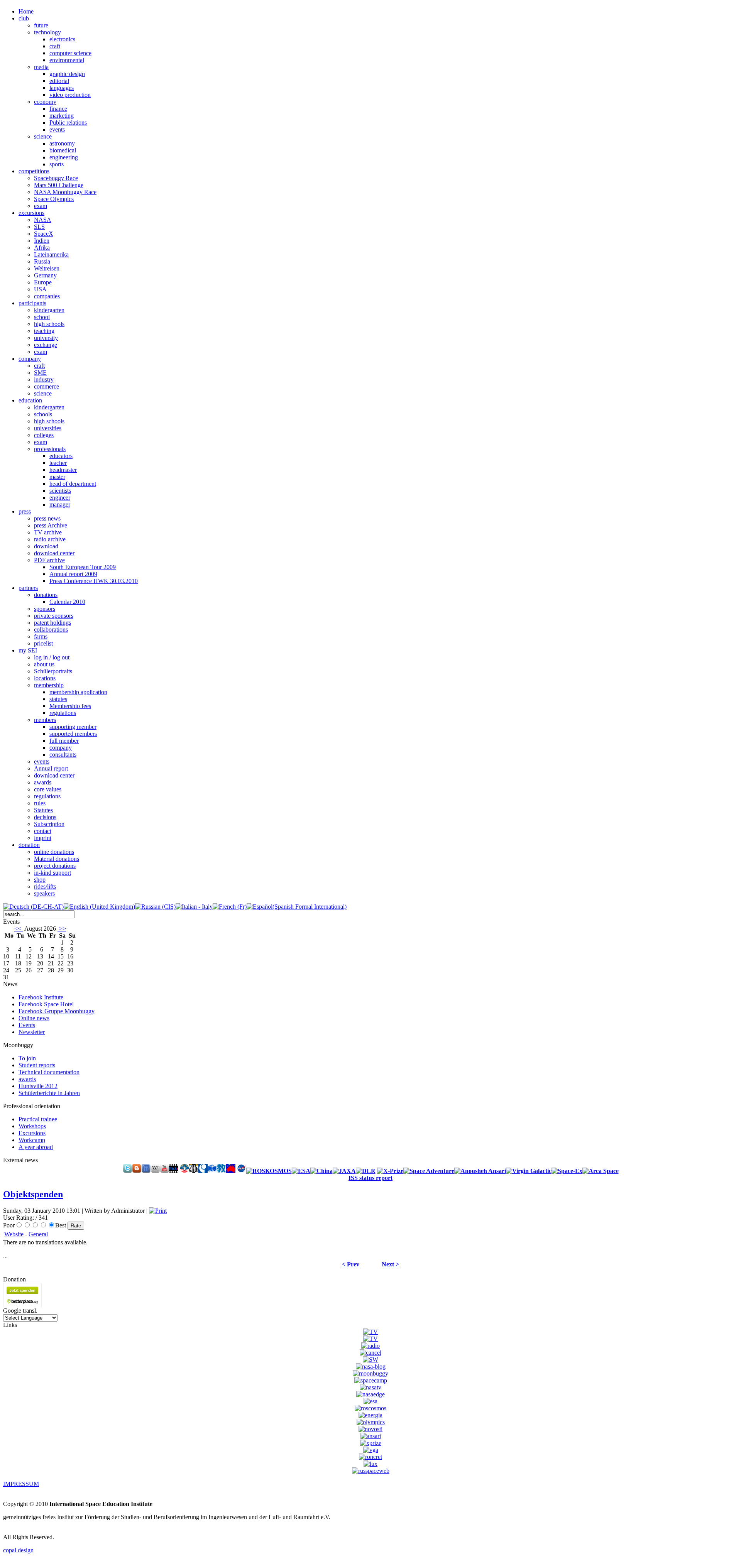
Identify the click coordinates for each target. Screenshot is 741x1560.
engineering (63, 157)
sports (56, 164)
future (41, 25)
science (43, 136)
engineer (59, 497)
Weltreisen (46, 268)
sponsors (44, 608)
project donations (55, 865)
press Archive (50, 525)
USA (40, 289)
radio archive (50, 539)
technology (47, 32)
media (41, 67)
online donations (54, 851)
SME (40, 372)
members (45, 720)
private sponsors (53, 615)
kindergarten (49, 310)
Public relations (68, 122)
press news (47, 518)
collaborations (51, 629)
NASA (42, 219)
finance (58, 108)
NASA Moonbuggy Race (65, 192)
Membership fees (70, 706)
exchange (45, 344)
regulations (62, 713)
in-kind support (52, 872)
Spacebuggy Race (56, 178)
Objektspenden (33, 1194)
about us (44, 664)
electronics (62, 39)
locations (45, 678)
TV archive (48, 532)
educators (61, 456)
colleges (44, 435)
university (46, 338)
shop (40, 879)
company (60, 747)
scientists (60, 490)
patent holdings (52, 622)
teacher (58, 463)
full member (64, 740)
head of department (72, 483)
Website (14, 1234)
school (42, 317)
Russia (42, 261)
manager (59, 504)
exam (40, 206)
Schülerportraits (53, 671)
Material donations (56, 858)
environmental (66, 60)
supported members (73, 733)
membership (49, 685)
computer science (70, 53)
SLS (39, 226)
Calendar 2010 (67, 601)
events (57, 129)
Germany (45, 275)
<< (18, 928)
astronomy (62, 143)
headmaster (63, 469)
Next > (390, 1264)
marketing (61, 115)
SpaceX (43, 233)
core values (47, 789)
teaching (44, 331)
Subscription (49, 824)
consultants (62, 754)
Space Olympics (54, 199)
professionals (50, 449)
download (46, 546)
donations (46, 595)
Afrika (42, 247)
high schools (49, 324)
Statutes (43, 810)
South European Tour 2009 (82, 567)
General (38, 1234)
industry (44, 379)
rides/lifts (45, 886)
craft (54, 46)
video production (70, 94)
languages (61, 88)
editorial (59, 81)
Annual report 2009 (73, 574)
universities (47, 428)
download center (54, 553)
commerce (46, 386)
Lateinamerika (51, 254)
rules (40, 803)
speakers (44, 893)
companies (47, 296)
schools (43, 414)
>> (62, 928)
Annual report (51, 768)
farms (40, 636)
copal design (18, 1550)
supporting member (72, 726)
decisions (45, 817)
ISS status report (370, 1178)
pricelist (43, 643)
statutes (58, 699)
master (57, 476)
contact (42, 831)
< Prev (350, 1264)
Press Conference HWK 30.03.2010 (93, 581)
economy (45, 101)
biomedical (62, 150)
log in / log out (51, 657)
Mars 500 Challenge (58, 185)
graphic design (67, 74)
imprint (42, 838)
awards (42, 782)
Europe (43, 282)
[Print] (158, 1210)
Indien (41, 240)
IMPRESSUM (21, 1484)
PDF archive (49, 560)
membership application (78, 692)
